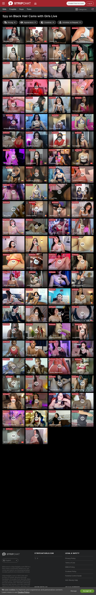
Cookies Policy (70, 571)
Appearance (28, 22)
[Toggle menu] (3, 3)
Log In (90, 3)
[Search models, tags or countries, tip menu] (92, 9)
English (8, 560)
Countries (48, 22)
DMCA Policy (70, 567)
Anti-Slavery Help (71, 580)
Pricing (10, 22)
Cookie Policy (23, 592)
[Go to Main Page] (19, 3)
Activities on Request (70, 22)
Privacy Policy (70, 558)
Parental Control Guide (73, 576)
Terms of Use (70, 563)
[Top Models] (35, 3)
